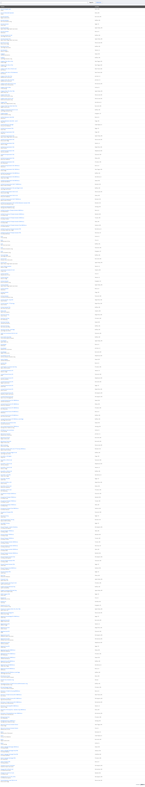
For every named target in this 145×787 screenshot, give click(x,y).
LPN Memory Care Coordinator (7, 430)
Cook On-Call (3, 258)
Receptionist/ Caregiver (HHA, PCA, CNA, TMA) (10, 609)
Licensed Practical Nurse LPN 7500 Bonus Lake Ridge (12, 419)
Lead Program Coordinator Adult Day (9, 366)
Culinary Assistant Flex (5, 307)
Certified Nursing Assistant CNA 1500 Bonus (10, 169)
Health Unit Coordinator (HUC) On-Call (9, 333)
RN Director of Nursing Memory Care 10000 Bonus (11, 713)
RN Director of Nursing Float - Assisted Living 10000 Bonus (13, 709)
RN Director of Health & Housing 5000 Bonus (10, 691)
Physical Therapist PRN (6, 571)
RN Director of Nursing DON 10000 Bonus (10, 705)
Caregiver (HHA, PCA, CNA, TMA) (7, 91)
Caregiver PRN (4, 102)
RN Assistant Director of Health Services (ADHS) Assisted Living (14, 683)
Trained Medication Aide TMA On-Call (9, 780)
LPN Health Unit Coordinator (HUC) (8, 422)
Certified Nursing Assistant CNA (7, 132)
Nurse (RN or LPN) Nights (6, 456)
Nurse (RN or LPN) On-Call (6, 460)
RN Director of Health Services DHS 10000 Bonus (11, 694)
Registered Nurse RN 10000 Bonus (8, 650)
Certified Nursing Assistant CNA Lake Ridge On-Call (12, 188)
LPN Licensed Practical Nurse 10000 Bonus (10, 426)
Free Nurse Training (5, 314)
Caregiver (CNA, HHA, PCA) (6, 76)
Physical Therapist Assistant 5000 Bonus (9, 553)
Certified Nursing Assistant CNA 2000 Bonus (10, 173)
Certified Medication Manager (7, 124)
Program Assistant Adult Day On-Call (9, 582)
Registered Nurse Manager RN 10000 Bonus (10, 616)
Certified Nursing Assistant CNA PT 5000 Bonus (11, 199)
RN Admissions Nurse (5, 676)
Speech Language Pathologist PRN (8, 758)
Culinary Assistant (4, 273)
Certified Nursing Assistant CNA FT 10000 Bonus (11, 184)
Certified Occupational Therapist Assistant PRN (11, 229)
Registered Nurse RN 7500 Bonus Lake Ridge (10, 672)
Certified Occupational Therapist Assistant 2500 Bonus (12, 214)
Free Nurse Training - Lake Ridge (8, 329)
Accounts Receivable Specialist (7, 12)
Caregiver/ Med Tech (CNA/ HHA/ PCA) (9, 106)
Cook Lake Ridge (4, 255)
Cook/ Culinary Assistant (6, 266)
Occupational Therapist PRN (7, 512)
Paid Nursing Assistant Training (7, 519)
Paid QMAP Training (5, 523)
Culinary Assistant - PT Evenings (7, 303)
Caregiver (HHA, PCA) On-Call (7, 98)
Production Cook (4, 579)
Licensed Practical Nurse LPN (7, 370)
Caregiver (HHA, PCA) (5, 94)
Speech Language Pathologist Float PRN (9, 750)
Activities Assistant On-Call (6, 35)
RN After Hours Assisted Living (7, 679)
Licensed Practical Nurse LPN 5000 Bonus (9, 411)
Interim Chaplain (4, 359)
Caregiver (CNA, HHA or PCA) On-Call (8, 68)
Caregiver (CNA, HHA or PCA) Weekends (9, 72)
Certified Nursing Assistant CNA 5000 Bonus (10, 180)
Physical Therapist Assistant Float (8, 556)
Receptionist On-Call (5, 605)
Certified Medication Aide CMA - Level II (9, 121)
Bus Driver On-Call (5, 42)
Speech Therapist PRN (5, 761)
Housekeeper (3, 340)
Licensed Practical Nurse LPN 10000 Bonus (10, 400)
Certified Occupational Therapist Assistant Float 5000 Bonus (14, 225)
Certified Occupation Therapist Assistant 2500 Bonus (12, 210)
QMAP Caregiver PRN (5, 594)
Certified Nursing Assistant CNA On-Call (9, 191)
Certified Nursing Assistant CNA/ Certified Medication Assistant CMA (15, 203)
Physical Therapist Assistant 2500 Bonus (9, 542)
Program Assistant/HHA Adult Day (8, 586)
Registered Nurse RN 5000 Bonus (8, 661)
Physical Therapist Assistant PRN (8, 560)
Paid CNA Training (4, 515)
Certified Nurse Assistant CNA (7, 128)
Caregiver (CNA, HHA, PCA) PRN (7, 80)
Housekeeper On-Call (5, 355)
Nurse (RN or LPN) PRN (5, 474)
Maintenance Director (5, 437)
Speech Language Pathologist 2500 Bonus (10, 746)
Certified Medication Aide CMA (7, 117)
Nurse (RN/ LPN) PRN (5, 478)
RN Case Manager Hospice (6, 687)
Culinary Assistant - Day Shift (7, 299)
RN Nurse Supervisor (5, 717)
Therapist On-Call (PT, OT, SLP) (7, 773)
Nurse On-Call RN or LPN (6, 482)
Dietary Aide (3, 311)
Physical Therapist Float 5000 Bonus (8, 568)
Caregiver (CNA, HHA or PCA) (7, 61)
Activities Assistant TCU (6, 39)
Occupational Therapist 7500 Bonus (8, 497)
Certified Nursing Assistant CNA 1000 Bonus (10, 165)
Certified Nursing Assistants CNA (8, 206)
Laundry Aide (3, 363)
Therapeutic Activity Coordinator (8, 765)
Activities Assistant (5, 16)
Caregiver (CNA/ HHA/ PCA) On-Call (8, 83)
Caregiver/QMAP (4, 113)
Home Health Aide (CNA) (6, 337)
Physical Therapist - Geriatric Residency (9, 527)
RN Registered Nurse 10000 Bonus (8, 720)
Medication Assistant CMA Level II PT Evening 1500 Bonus (13, 448)
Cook (2, 236)
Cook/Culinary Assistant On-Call (8, 270)
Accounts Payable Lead (6, 9)
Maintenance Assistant (5, 434)
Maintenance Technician (6, 441)
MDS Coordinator (4, 445)
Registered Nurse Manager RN (7, 612)
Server (2, 732)
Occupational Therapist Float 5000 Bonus (9, 508)
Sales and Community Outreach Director (9, 724)
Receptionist (3, 597)
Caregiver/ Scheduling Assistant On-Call (9, 109)
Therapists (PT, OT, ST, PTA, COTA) (8, 776)
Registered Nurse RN (5, 620)
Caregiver (3, 54)
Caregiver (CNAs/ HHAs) (6, 87)
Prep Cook (3, 575)
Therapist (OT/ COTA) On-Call (7, 769)
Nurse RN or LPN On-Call (6, 486)
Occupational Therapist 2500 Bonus (8, 493)
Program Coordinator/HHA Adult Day (9, 590)
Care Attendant (4, 50)
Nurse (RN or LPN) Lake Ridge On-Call (9, 452)
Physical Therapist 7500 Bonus (7, 530)
